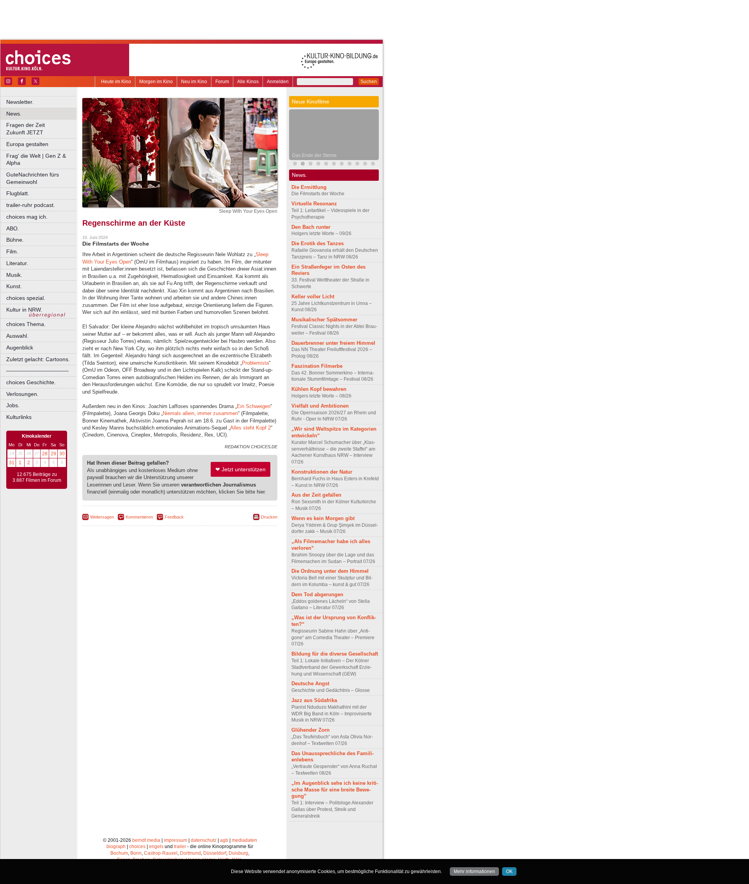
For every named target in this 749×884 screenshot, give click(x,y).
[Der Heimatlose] (349, 165)
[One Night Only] (295, 165)
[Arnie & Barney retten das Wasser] (334, 165)
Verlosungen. (22, 394)
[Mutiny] (318, 165)
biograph (116, 846)
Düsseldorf (214, 853)
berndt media (146, 840)
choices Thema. (26, 324)
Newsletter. (20, 102)
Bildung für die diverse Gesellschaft (334, 654)
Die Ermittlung (309, 187)
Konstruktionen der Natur (321, 472)
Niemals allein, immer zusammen (200, 413)
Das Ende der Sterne (314, 155)
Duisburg (238, 853)
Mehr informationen (474, 871)
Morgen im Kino (156, 81)
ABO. (12, 228)
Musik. (14, 275)
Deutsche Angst (310, 683)
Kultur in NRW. (24, 310)
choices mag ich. (27, 217)
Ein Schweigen (253, 406)
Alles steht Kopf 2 (250, 428)
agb (224, 840)
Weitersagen (102, 517)
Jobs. (13, 405)
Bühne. (15, 240)
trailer (180, 846)
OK (509, 871)
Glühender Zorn (310, 730)
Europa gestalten (27, 144)
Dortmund (190, 853)
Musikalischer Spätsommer (324, 320)
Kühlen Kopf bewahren (318, 389)
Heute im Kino (116, 81)
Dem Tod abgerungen (317, 594)
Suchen (368, 81)
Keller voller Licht (312, 296)
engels (156, 846)
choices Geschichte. (31, 382)
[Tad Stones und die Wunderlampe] (326, 165)
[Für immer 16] (357, 165)
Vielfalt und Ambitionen (320, 406)
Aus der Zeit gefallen (316, 495)
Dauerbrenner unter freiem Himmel (333, 343)
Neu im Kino (194, 81)
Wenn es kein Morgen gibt (323, 518)
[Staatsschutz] (365, 165)
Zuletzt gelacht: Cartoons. (38, 359)
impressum (175, 840)
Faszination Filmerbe (317, 366)
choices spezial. (25, 298)
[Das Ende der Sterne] (303, 165)
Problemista (255, 363)
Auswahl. (17, 336)
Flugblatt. (17, 193)
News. (13, 113)
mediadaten (244, 840)
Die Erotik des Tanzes (317, 243)
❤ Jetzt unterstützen (240, 469)
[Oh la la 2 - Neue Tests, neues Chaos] (310, 165)
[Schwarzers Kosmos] (373, 165)
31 (11, 462)
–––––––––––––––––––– (37, 370)
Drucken (269, 517)
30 (62, 453)
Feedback (174, 517)
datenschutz (204, 840)
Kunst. (14, 286)
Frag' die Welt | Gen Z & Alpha (36, 159)
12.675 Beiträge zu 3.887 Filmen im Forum (36, 477)
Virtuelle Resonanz (314, 204)
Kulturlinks (19, 417)
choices (137, 846)
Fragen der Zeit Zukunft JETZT (42, 128)
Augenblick (19, 347)
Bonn (136, 853)
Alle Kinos (248, 81)
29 (53, 453)
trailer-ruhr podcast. (30, 205)
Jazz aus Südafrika (314, 700)
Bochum (119, 853)
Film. (12, 251)
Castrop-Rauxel (160, 853)
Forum (222, 81)
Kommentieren (139, 517)
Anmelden (278, 81)
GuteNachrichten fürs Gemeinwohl (32, 178)
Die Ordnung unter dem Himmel (330, 571)
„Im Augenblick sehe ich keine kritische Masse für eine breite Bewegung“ (334, 789)
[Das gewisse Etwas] (342, 165)
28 (45, 453)
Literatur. (17, 263)
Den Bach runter (310, 227)
